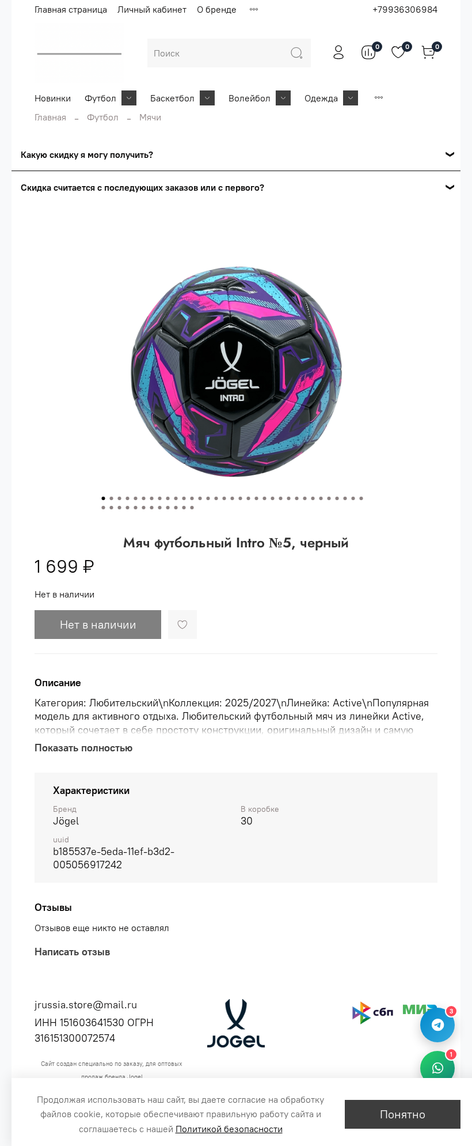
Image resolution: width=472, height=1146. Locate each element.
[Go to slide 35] (111, 507)
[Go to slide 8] (160, 498)
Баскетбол (172, 98)
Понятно (402, 1114)
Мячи (150, 117)
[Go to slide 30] (337, 498)
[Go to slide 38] (136, 507)
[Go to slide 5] (136, 498)
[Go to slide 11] (184, 498)
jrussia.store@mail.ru (86, 1004)
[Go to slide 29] (329, 498)
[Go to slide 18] (240, 498)
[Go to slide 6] (144, 498)
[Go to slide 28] (321, 498)
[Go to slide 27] (313, 498)
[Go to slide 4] (128, 498)
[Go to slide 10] (176, 498)
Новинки (53, 98)
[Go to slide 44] (184, 507)
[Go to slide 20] (256, 498)
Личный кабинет (151, 9)
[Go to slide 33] (361, 498)
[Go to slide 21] (265, 498)
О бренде (217, 9)
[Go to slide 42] (168, 507)
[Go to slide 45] (192, 507)
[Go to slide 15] (216, 498)
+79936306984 (404, 9)
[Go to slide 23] (281, 498)
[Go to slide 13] (200, 498)
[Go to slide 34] (103, 507)
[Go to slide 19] (248, 498)
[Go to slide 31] (345, 498)
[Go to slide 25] (297, 498)
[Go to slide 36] (119, 507)
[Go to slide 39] (144, 507)
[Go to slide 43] (176, 507)
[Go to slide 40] (152, 507)
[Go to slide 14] (208, 498)
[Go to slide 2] (111, 498)
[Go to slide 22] (273, 498)
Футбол (100, 98)
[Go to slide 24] (289, 498)
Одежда (321, 98)
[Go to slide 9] (168, 498)
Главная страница (71, 9)
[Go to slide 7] (152, 498)
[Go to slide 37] (128, 507)
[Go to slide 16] (224, 498)
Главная (50, 117)
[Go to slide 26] (305, 498)
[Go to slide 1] (103, 498)
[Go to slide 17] (232, 498)
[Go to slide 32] (353, 498)
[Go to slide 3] (119, 498)
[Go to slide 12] (192, 498)
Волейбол (250, 98)
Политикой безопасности (229, 1128)
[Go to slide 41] (160, 507)
